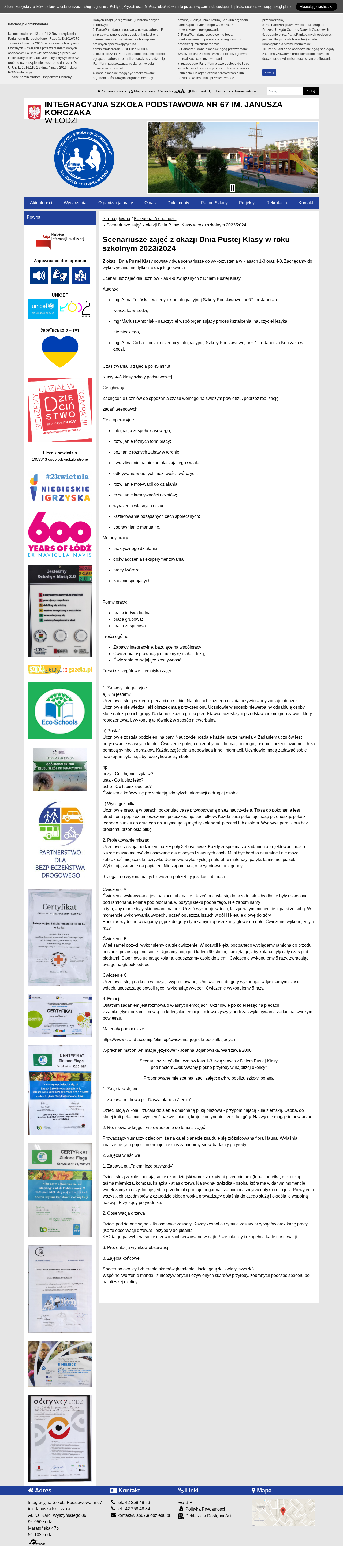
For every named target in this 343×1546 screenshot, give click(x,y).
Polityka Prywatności (204, 1509)
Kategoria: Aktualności (155, 218)
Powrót (33, 217)
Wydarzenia (75, 202)
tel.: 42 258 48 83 (133, 1502)
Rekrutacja (276, 202)
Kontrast (198, 91)
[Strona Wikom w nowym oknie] (36, 1542)
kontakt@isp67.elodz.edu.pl (143, 1515)
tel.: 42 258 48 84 (133, 1509)
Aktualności (41, 202)
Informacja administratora (233, 91)
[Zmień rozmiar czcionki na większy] (179, 91)
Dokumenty (178, 202)
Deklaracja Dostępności (207, 1516)
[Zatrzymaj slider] (232, 188)
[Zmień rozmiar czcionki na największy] (183, 91)
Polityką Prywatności (126, 7)
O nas (150, 202)
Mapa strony (144, 91)
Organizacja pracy (115, 202)
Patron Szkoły (214, 202)
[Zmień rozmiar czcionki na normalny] (175, 91)
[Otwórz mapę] (283, 1512)
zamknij (269, 72)
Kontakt (306, 202)
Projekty (247, 202)
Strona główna (113, 91)
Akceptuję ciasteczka (316, 7)
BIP (188, 1502)
